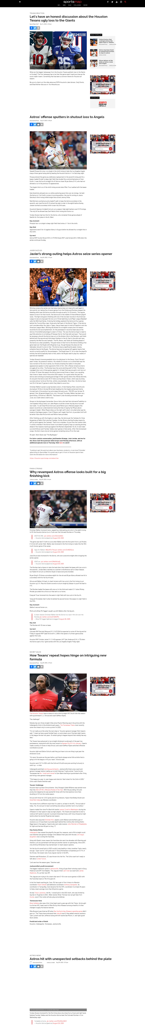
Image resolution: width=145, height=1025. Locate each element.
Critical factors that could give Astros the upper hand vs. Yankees (106, 41)
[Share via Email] (38, 124)
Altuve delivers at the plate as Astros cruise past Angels (106, 62)
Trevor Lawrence (39, 893)
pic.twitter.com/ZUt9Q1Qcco (64, 550)
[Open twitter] (112, 1)
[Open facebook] (108, 1)
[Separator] (38, 28)
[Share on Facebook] (31, 28)
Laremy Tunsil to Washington (68, 809)
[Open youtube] (117, 1)
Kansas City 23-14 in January (71, 743)
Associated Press (103, 44)
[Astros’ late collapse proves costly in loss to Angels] (58, 150)
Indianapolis (34, 832)
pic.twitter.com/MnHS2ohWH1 (57, 1021)
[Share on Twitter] (35, 28)
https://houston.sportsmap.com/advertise (44, 458)
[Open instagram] (121, 1)
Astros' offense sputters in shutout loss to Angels (67, 117)
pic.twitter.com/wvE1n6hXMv (49, 617)
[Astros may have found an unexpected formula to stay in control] (93, 52)
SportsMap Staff (34, 24)
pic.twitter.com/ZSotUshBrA (53, 536)
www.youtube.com (35, 65)
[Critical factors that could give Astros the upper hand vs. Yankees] (93, 42)
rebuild (59, 913)
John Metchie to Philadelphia (77, 824)
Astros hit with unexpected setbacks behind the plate (71, 959)
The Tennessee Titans (67, 725)
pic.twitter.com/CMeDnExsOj (50, 561)
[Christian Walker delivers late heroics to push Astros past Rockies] (58, 509)
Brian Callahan (34, 903)
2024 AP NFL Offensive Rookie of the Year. (49, 790)
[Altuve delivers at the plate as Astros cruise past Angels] (93, 63)
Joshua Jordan (112, 44)
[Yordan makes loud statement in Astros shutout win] (58, 992)
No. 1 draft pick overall (47, 773)
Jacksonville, (54, 869)
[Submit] (125, 2)
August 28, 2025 (58, 538)
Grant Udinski (42, 885)
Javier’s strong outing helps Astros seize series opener (71, 254)
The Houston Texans (36, 713)
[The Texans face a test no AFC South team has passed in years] (58, 693)
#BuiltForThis (50, 550)
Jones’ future (41, 859)
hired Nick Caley (35, 800)
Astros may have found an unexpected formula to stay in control (106, 51)
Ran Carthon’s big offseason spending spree (68, 911)
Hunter (32, 897)
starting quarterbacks (51, 769)
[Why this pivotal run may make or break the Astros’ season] (58, 287)
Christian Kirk (49, 820)
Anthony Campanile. (70, 885)
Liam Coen (66, 871)
